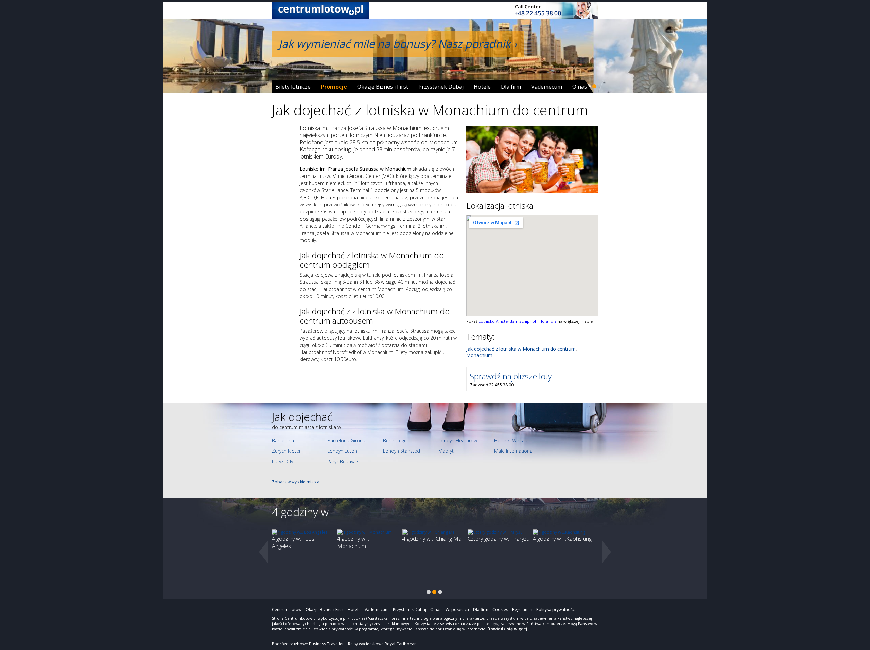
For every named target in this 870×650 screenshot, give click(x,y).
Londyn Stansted (401, 451)
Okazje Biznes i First (382, 86)
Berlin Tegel (395, 440)
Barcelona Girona (346, 440)
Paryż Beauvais (343, 461)
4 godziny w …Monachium (353, 542)
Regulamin (522, 609)
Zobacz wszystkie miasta (295, 482)
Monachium (479, 355)
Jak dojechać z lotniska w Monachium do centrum (521, 349)
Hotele (482, 86)
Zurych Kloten (287, 451)
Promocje (334, 86)
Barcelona (283, 440)
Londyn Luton (342, 451)
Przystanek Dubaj (441, 86)
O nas (579, 86)
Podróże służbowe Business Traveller (308, 644)
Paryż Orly (282, 461)
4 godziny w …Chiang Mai (432, 538)
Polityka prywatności (556, 609)
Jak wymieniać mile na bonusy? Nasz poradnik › (398, 43)
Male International (514, 451)
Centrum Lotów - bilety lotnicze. (320, 10)
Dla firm (511, 86)
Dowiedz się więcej (507, 629)
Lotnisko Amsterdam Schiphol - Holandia (518, 321)
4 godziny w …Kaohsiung (562, 538)
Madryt (446, 451)
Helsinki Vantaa (510, 440)
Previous (263, 552)
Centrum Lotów (286, 609)
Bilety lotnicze (293, 86)
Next (607, 552)
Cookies (500, 609)
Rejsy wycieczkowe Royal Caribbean (382, 644)
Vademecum (546, 86)
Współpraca (457, 609)
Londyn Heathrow (457, 440)
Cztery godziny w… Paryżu (498, 538)
